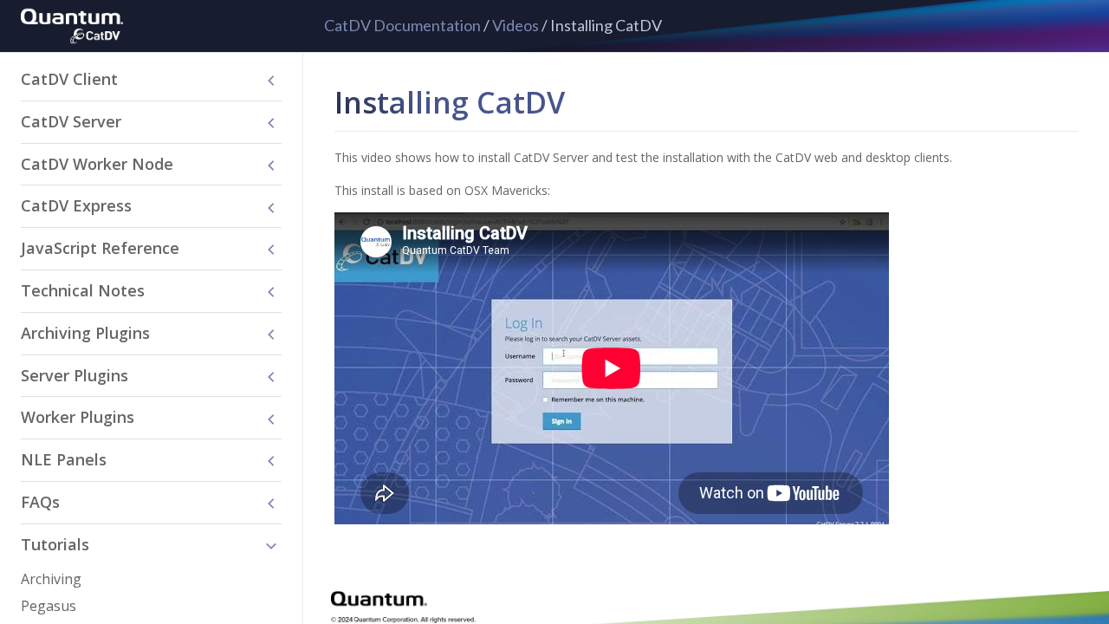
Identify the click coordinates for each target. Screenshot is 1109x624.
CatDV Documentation (402, 25)
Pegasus (48, 605)
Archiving (51, 578)
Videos (515, 25)
